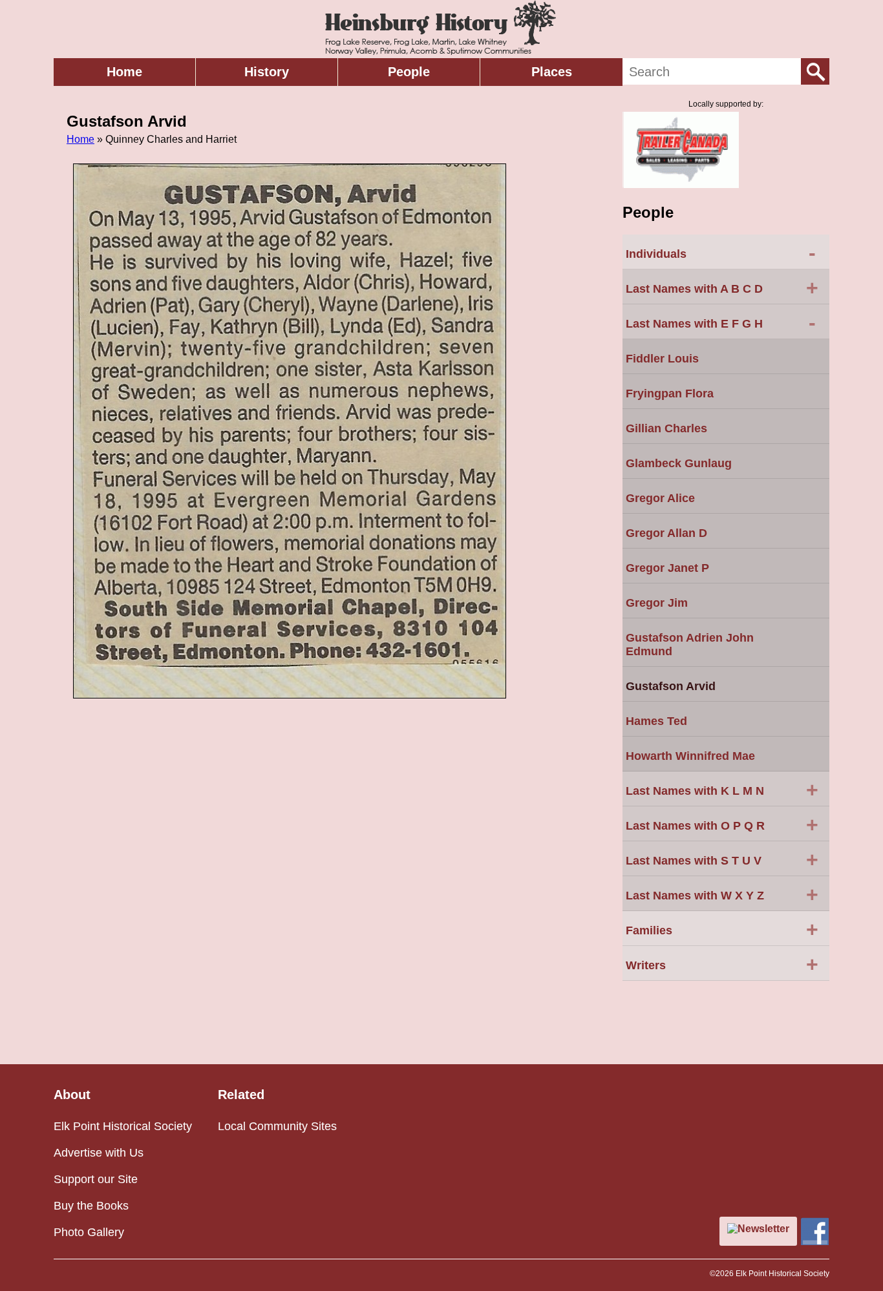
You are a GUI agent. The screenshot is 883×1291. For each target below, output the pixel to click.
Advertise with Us (99, 1152)
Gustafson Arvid (671, 686)
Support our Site (96, 1179)
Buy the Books (91, 1205)
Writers (722, 964)
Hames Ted (656, 721)
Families (722, 929)
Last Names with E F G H (721, 322)
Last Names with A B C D (722, 287)
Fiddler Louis (662, 358)
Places (551, 72)
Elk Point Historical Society (123, 1126)
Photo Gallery (89, 1232)
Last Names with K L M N (722, 789)
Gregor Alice (660, 498)
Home (124, 72)
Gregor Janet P (667, 568)
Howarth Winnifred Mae (690, 756)
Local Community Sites (277, 1126)
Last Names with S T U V (722, 859)
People (409, 72)
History (266, 72)
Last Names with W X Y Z (722, 894)
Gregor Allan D (666, 533)
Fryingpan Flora (670, 393)
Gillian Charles (666, 428)
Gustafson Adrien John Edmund (690, 644)
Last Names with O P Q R (722, 824)
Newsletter (763, 1228)
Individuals (721, 252)
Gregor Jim (657, 602)
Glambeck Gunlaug (679, 463)
